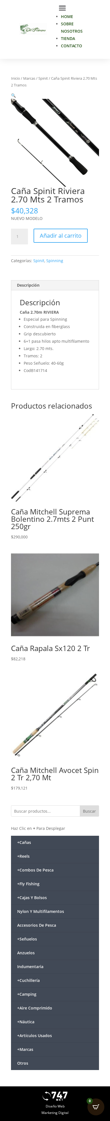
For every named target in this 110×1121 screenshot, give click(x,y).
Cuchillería (28, 980)
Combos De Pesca (35, 870)
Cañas (24, 842)
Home (67, 16)
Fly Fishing (28, 883)
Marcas (29, 78)
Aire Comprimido (34, 1008)
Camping (26, 994)
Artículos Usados (34, 1035)
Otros (22, 1063)
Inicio (15, 78)
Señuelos (27, 939)
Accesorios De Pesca (36, 925)
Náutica (25, 1021)
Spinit (43, 78)
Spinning (54, 260)
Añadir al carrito (61, 235)
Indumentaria (30, 966)
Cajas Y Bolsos (32, 897)
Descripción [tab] (28, 285)
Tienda (68, 38)
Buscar (89, 811)
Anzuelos (26, 952)
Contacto (71, 45)
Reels (23, 856)
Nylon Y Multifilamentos (40, 911)
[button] (13, 95)
